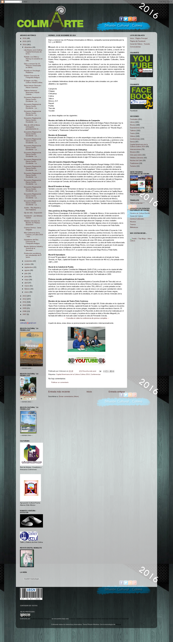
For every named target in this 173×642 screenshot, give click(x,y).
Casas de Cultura (136, 216)
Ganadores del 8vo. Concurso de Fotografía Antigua (32, 241)
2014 (25, 44)
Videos (132, 136)
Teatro (132, 133)
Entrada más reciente (59, 391)
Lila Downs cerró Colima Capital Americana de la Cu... (33, 52)
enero (26, 292)
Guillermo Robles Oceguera (41, 619)
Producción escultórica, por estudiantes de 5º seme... (33, 255)
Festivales (134, 119)
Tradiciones (134, 163)
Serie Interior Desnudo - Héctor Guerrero (33, 86)
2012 (25, 299)
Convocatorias (135, 47)
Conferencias (96, 374)
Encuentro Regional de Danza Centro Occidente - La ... (32, 99)
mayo (26, 279)
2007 (25, 314)
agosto (27, 270)
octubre (27, 264)
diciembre (28, 47)
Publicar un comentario (59, 382)
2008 (25, 311)
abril (26, 283)
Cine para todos (136, 155)
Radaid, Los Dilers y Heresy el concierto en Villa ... (33, 58)
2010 (25, 305)
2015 (25, 41)
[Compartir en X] (109, 371)
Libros (132, 122)
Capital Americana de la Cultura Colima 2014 (73, 374)
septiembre (28, 267)
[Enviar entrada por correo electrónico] (100, 371)
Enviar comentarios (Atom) (69, 396)
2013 (25, 296)
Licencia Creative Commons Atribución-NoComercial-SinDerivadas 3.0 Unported (99, 619)
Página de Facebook (137, 41)
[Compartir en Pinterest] (113, 371)
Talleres (133, 130)
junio (26, 276)
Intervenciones (135, 149)
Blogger (118, 624)
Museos (133, 152)
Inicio (89, 391)
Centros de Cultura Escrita (140, 213)
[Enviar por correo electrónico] (104, 371)
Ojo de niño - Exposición (33, 213)
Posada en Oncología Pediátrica (32, 71)
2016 (25, 38)
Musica (132, 125)
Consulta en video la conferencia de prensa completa (86, 318)
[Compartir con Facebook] (111, 371)
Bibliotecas (134, 227)
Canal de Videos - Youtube (140, 44)
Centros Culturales (137, 219)
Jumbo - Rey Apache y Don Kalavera (32, 208)
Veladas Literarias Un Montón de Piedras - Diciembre (32, 223)
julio (26, 273)
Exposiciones (135, 128)
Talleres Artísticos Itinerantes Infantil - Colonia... (32, 92)
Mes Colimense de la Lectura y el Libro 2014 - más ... (33, 234)
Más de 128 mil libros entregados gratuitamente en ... (32, 127)
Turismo (133, 166)
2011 (25, 302)
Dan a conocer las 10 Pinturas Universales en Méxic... (32, 65)
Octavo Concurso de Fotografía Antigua (32, 76)
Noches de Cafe (136, 160)
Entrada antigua (117, 391)
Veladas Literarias (136, 158)
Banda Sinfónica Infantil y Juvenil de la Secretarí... (33, 248)
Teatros (133, 224)
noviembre (28, 261)
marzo (27, 286)
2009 (25, 308)
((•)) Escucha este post (87, 371)
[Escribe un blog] (106, 371)
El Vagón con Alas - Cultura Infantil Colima (33, 81)
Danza (132, 142)
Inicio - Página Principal (138, 38)
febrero (27, 289)
